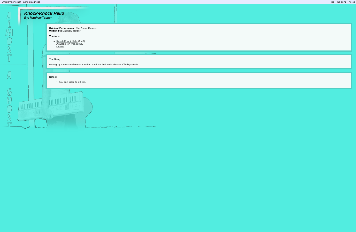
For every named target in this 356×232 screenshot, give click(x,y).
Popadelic (76, 43)
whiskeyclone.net (11, 1)
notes (352, 1)
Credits (60, 46)
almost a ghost (31, 1)
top (332, 1)
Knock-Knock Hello (66, 41)
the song (342, 1)
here (82, 82)
